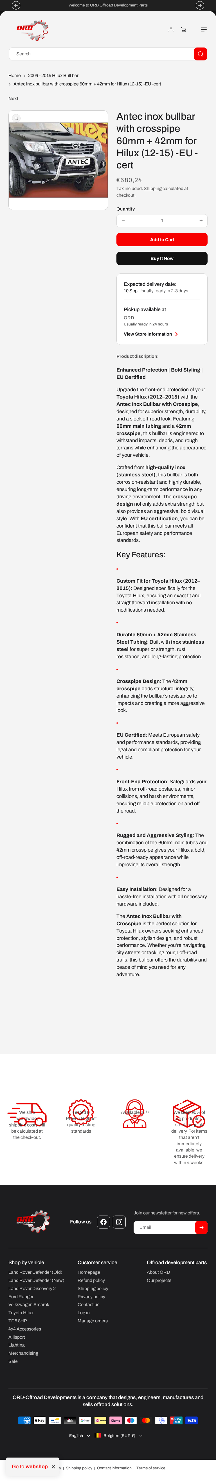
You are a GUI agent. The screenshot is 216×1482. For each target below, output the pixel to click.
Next (13, 98)
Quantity (125, 209)
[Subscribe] (201, 1227)
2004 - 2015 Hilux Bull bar (53, 75)
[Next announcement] (200, 5)
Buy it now (162, 258)
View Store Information (148, 334)
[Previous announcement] (16, 5)
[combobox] (108, 54)
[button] (201, 29)
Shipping (153, 188)
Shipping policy (79, 1468)
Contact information (114, 1468)
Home (14, 75)
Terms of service (150, 1468)
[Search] (200, 53)
